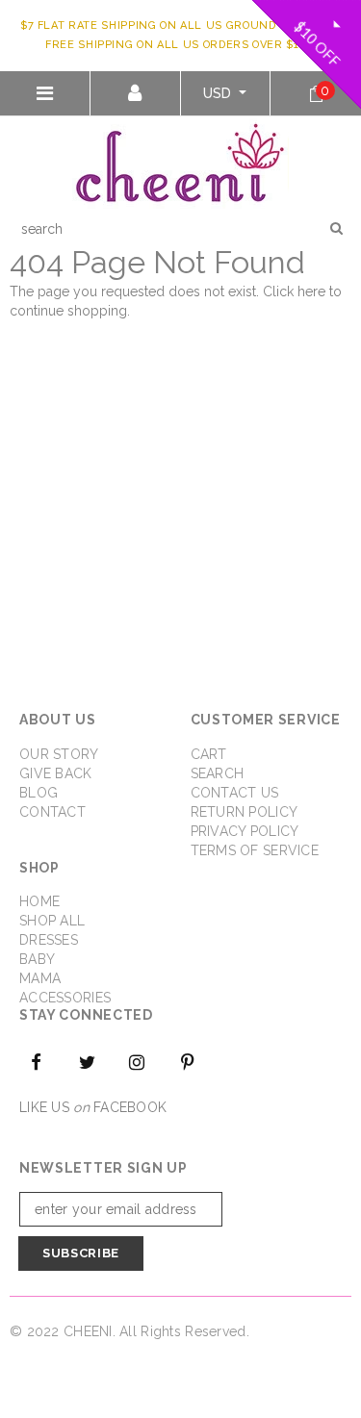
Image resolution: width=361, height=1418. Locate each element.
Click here (296, 291)
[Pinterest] (187, 1061)
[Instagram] (137, 1061)
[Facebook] (36, 1061)
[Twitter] (86, 1061)
